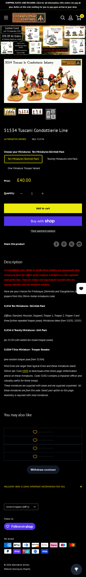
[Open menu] (6, 17)
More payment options (43, 231)
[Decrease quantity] (21, 193)
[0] (78, 17)
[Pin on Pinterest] (64, 244)
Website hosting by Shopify (17, 569)
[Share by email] (79, 244)
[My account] (71, 18)
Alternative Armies (15, 139)
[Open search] (63, 18)
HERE (25, 371)
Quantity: (9, 193)
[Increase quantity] (42, 193)
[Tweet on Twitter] (71, 244)
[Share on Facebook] (56, 244)
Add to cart (43, 208)
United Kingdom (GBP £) (17, 506)
